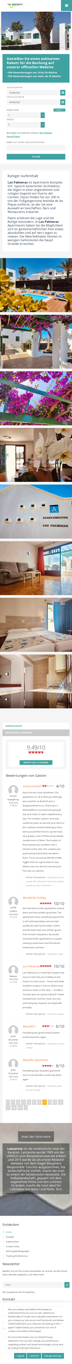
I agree (20, 1355)
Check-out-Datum (15, 97)
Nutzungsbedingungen (17, 1251)
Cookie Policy (12, 1246)
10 (61, 1102)
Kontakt (10, 1236)
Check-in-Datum (14, 87)
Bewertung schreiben (19, 732)
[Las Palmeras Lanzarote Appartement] (36, 5)
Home (9, 1232)
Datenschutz (12, 1241)
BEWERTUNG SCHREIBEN (36, 762)
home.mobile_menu (66, 5)
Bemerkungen (14, 726)
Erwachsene (13, 110)
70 (14, 1107)
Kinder (10, 119)
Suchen (36, 156)
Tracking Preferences (17, 1255)
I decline (34, 1355)
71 (20, 1107)
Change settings (52, 1355)
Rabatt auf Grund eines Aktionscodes (26, 142)
